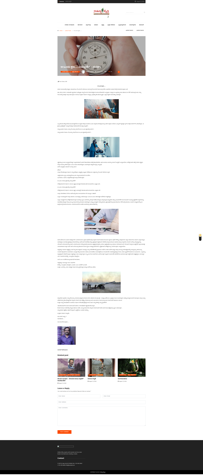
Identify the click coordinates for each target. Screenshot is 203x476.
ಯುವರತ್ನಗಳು (132, 25)
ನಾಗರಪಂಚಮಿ (68, 1)
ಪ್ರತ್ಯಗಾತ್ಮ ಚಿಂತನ (122, 25)
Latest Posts (68, 31)
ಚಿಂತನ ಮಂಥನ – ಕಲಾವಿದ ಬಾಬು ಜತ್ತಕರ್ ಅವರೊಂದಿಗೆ (70, 380)
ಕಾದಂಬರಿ (141, 25)
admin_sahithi (90, 72)
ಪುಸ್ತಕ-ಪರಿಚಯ (111, 25)
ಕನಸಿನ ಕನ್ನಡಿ (92, 379)
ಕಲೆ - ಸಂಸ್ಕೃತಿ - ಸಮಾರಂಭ (73, 375)
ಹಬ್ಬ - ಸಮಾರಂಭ (131, 375)
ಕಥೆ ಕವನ (100, 375)
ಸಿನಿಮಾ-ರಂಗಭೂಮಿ (69, 25)
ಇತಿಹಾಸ (96, 25)
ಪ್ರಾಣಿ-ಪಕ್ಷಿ (88, 25)
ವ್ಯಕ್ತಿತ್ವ (102, 25)
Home (61, 31)
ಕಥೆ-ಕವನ (80, 25)
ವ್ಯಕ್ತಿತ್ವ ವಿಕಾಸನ (75, 72)
